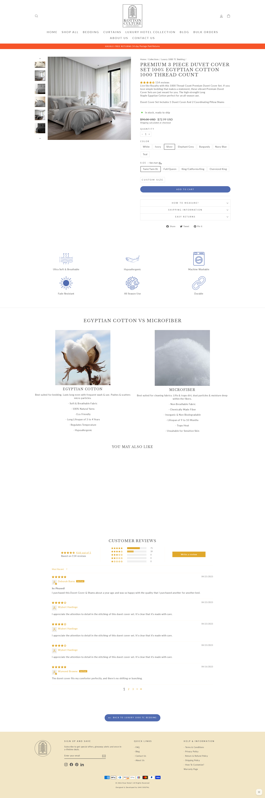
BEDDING (91, 32)
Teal (145, 154)
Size (149, 163)
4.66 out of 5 (83, 552)
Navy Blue (221, 146)
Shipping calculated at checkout (155, 123)
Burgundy (204, 146)
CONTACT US (143, 38)
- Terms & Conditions (194, 747)
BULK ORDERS (205, 32)
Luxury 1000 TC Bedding (173, 59)
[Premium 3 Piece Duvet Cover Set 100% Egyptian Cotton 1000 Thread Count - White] (46, 519)
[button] (147, 82)
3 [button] (133, 689)
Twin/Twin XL (150, 169)
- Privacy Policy (191, 751)
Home (143, 59)
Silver (169, 146)
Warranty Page (191, 769)
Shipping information (185, 210)
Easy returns (185, 217)
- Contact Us (140, 756)
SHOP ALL (70, 32)
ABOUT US (119, 38)
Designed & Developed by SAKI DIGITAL (132, 787)
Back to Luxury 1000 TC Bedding (134, 718)
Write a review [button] (189, 554)
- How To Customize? (194, 765)
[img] (59, 576)
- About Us (139, 760)
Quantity (147, 129)
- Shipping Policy (192, 760)
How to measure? (185, 203)
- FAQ (137, 747)
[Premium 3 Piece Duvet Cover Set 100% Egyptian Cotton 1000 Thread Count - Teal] (69, 519)
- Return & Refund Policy (196, 756)
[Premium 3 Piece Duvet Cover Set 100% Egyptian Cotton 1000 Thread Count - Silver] (54, 519)
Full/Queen (170, 169)
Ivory (158, 146)
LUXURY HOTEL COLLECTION (150, 32)
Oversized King (218, 169)
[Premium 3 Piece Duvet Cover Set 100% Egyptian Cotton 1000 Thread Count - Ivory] (50, 519)
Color (144, 141)
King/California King (193, 169)
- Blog (137, 751)
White (146, 146)
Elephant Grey (186, 146)
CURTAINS (112, 32)
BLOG (184, 32)
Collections (153, 59)
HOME (52, 32)
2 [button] (128, 689)
